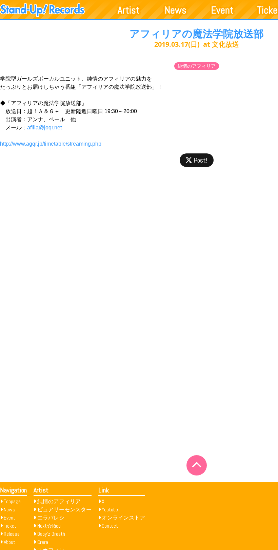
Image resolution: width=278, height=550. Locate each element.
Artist (129, 10)
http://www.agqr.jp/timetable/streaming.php (50, 144)
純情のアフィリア (197, 66)
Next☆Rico (49, 525)
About (9, 542)
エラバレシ (50, 517)
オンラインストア (123, 517)
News (175, 10)
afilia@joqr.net (44, 127)
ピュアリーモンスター (64, 509)
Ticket (10, 525)
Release (12, 533)
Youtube (110, 509)
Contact (110, 525)
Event (222, 10)
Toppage (12, 501)
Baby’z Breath (51, 533)
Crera (42, 542)
